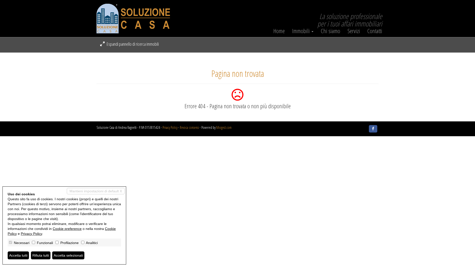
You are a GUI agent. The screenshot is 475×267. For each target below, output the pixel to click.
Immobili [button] (301, 30)
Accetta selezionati (68, 255)
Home (279, 30)
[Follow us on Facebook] (373, 129)
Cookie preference (67, 229)
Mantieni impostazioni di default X (96, 191)
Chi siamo (330, 30)
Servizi (354, 30)
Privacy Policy (170, 127)
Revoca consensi (189, 127)
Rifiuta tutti (40, 255)
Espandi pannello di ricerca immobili (132, 44)
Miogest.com (224, 127)
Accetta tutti (18, 255)
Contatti (374, 30)
